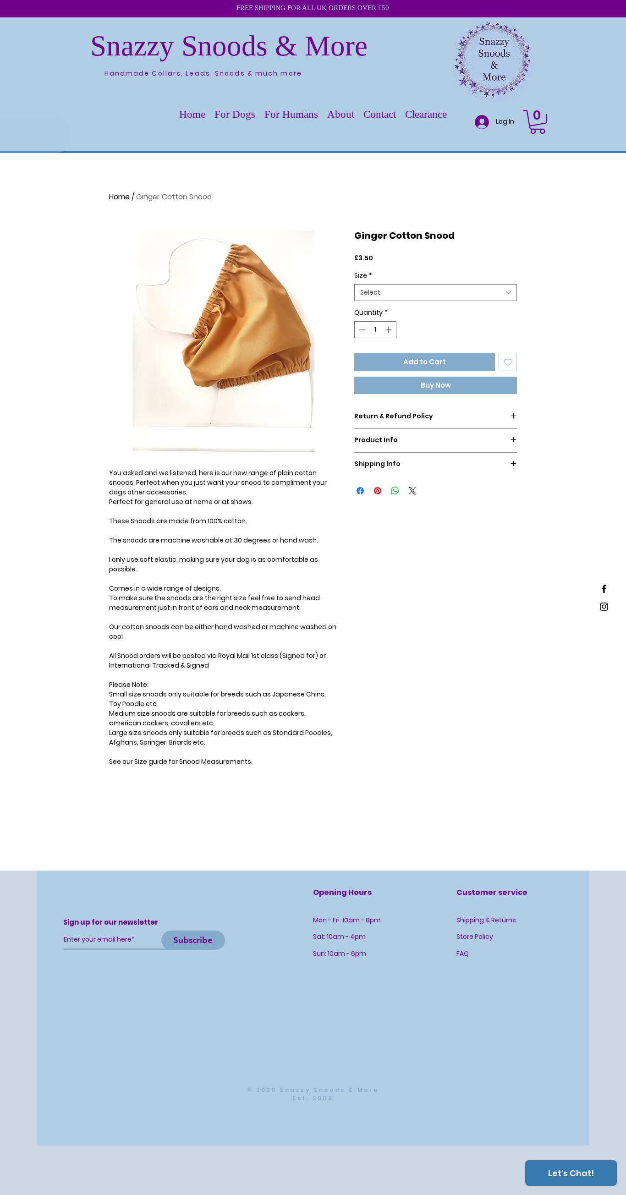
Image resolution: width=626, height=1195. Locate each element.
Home (119, 197)
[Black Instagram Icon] (604, 606)
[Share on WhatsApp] (395, 490)
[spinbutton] (375, 330)
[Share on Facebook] (360, 490)
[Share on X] (412, 490)
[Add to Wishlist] (508, 362)
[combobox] (435, 292)
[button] (235, 114)
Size (363, 275)
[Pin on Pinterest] (377, 490)
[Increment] (389, 330)
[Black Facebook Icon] (604, 588)
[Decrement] (361, 330)
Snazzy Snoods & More (229, 46)
